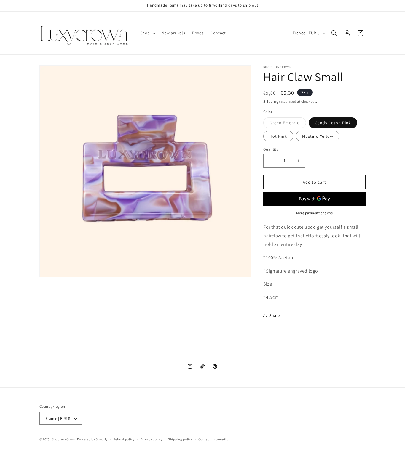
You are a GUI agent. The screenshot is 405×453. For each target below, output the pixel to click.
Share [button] (274, 315)
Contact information (214, 439)
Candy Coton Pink (333, 122)
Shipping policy (180, 439)
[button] (147, 33)
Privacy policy (151, 439)
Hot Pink (278, 136)
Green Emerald (288, 124)
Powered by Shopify (92, 439)
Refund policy (124, 439)
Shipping (270, 101)
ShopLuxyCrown (64, 439)
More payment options (314, 213)
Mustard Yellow (317, 136)
